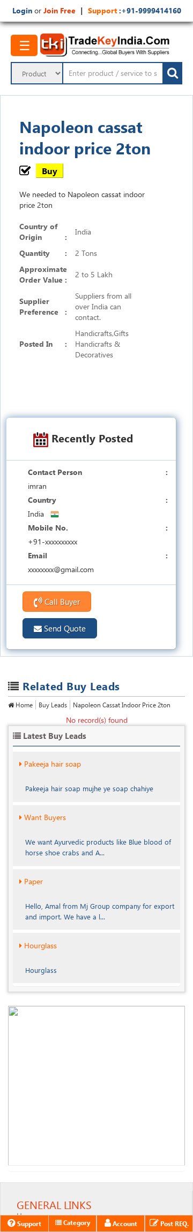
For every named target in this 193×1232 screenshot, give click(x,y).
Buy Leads (53, 704)
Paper (33, 881)
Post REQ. (174, 1223)
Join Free (59, 10)
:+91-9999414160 (149, 10)
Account (124, 1223)
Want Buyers (45, 817)
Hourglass (40, 945)
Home (23, 704)
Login (22, 10)
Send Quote (64, 628)
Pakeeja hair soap (52, 764)
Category (76, 1222)
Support (28, 1223)
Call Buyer (61, 601)
